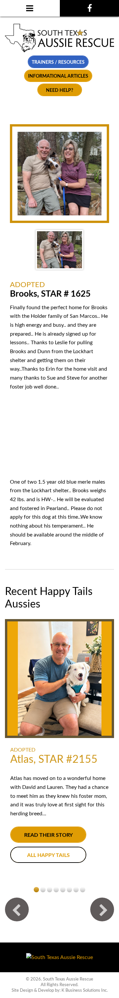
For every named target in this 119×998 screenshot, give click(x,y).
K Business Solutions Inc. (84, 990)
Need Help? (59, 90)
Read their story (48, 835)
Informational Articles (58, 76)
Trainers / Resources (58, 62)
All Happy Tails (48, 855)
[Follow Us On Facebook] (89, 8)
